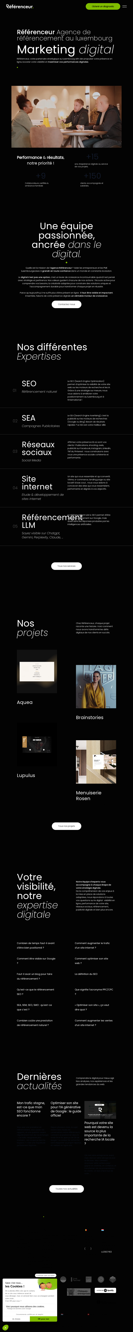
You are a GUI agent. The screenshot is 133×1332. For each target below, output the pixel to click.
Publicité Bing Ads (48, 1251)
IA (28, 1123)
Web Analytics (70, 1235)
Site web (40, 1123)
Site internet (32, 1248)
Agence (21, 1232)
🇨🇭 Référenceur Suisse (97, 1314)
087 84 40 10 (90, 1254)
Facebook (82, 1326)
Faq (19, 1251)
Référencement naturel (50, 1237)
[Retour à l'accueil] (19, 6)
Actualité (36, 1120)
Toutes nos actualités (67, 1188)
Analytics (21, 1123)
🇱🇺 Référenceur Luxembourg (74, 1314)
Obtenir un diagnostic (103, 6)
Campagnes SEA (34, 1241)
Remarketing (69, 1239)
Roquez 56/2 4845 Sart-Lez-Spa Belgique (90, 1241)
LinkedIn (96, 1326)
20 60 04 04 (107, 1258)
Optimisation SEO (34, 1234)
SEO (33, 1123)
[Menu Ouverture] (124, 6)
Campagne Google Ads (48, 1244)
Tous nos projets (66, 826)
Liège (88, 1248)
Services (21, 1247)
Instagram (111, 1326)
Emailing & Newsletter (47, 1266)
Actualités (22, 1243)
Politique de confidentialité (59, 1327)
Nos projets (20, 1238)
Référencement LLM (36, 1263)
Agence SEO (48, 1271)
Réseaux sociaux (32, 1255)
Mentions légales (40, 1327)
